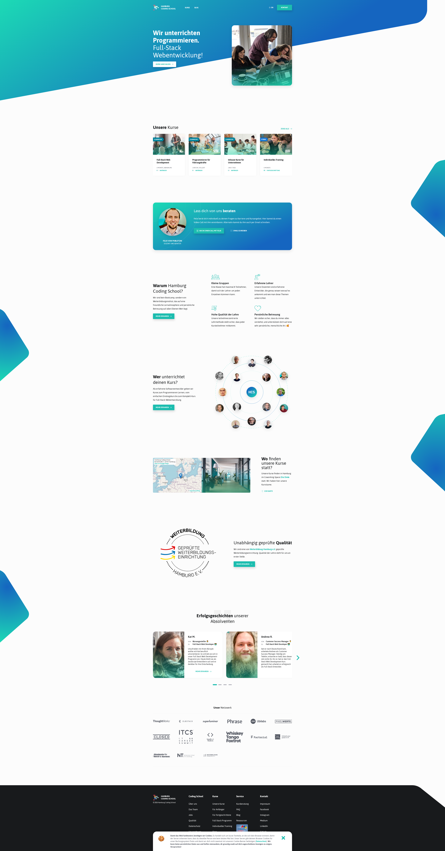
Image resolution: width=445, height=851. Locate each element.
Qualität (192, 820)
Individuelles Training (273, 160)
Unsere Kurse (218, 804)
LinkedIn (264, 826)
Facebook (264, 809)
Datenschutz (194, 826)
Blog (196, 8)
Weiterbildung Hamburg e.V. (263, 549)
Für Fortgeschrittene (221, 815)
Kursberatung (242, 804)
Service (240, 796)
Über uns (193, 804)
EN (272, 7)
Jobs (191, 815)
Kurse (187, 8)
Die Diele (285, 477)
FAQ (238, 809)
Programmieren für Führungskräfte (201, 161)
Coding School (196, 796)
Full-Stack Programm (222, 820)
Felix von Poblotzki (172, 241)
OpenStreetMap (195, 491)
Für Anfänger (218, 809)
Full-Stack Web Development (163, 161)
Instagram (264, 815)
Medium (264, 820)
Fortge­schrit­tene (273, 170)
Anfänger (163, 170)
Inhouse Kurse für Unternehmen (236, 161)
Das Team (193, 809)
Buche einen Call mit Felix (210, 231)
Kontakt (264, 796)
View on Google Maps (161, 463)
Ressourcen (241, 820)
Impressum (265, 804)
